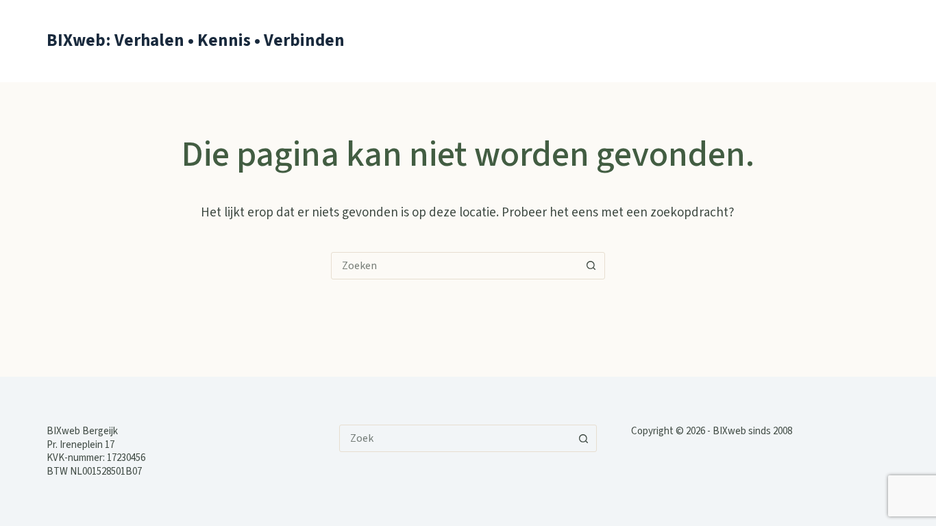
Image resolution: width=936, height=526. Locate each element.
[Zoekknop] (591, 266)
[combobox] (455, 265)
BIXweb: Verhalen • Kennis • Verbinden (196, 40)
